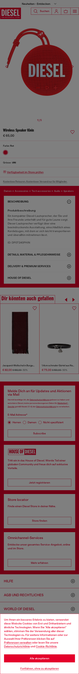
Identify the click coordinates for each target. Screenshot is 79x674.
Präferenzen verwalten (17, 642)
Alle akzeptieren (39, 658)
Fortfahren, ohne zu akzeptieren (39, 668)
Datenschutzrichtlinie (17, 646)
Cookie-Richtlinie (46, 646)
